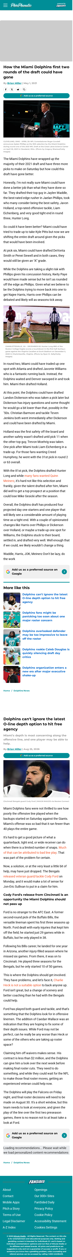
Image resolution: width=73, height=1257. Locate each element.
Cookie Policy (43, 1215)
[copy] (24, 89)
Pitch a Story (11, 1208)
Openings (40, 1189)
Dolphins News (22, 690)
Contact (8, 1196)
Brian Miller (14, 83)
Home (6, 690)
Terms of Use (12, 1215)
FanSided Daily (44, 1202)
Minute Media (19, 1236)
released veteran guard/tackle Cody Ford (30, 876)
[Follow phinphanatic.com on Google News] (64, 571)
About (7, 1189)
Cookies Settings (45, 1227)
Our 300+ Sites (44, 1196)
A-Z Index (9, 1227)
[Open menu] (5, 5)
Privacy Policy (43, 1208)
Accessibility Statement (50, 1221)
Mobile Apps (11, 1202)
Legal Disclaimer (14, 1221)
